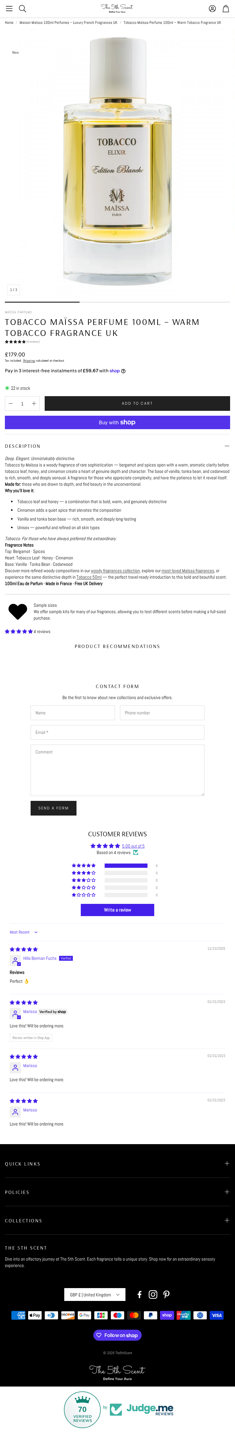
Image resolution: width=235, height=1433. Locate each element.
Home (9, 22)
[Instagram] (153, 1294)
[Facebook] (139, 1294)
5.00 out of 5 (133, 846)
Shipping (29, 360)
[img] (24, 949)
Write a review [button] (117, 910)
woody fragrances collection (115, 570)
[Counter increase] (33, 403)
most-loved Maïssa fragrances (188, 570)
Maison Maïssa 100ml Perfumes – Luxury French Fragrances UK (69, 22)
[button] (9, 8)
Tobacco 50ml (89, 577)
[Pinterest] (166, 1294)
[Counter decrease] (10, 403)
